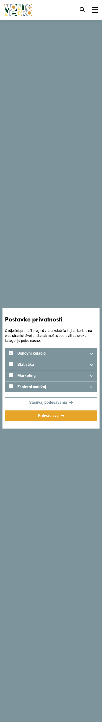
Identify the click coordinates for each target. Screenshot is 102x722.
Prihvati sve (48, 415)
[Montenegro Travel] (18, 10)
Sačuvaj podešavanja (48, 402)
